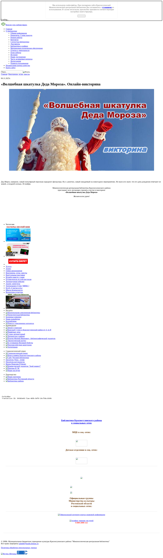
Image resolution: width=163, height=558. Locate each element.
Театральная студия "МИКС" (17, 286)
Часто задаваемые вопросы (21, 59)
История (14, 55)
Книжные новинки (13, 317)
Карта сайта (10, 68)
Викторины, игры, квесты (19, 74)
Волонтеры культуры (14, 292)
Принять (81, 16)
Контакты (14, 40)
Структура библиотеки (20, 42)
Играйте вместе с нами (15, 277)
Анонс (8, 269)
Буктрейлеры (11, 321)
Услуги (8, 266)
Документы (15, 44)
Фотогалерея (16, 61)
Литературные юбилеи (15, 281)
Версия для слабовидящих (16, 25)
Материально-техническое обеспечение (27, 48)
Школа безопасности (14, 290)
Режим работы (16, 37)
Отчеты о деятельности (20, 50)
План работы (16, 53)
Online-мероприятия (14, 271)
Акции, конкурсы (13, 284)
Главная (9, 29)
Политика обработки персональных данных (19, 548)
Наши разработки (13, 319)
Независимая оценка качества (18, 65)
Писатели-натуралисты (15, 362)
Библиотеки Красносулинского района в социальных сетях (81, 421)
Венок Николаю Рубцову (16, 364)
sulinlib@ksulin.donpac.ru (29, 544)
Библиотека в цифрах (19, 46)
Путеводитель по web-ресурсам (18, 279)
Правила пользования (19, 63)
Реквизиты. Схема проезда (21, 35)
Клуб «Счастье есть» (14, 288)
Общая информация (19, 33)
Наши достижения (18, 57)
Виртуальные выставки (15, 275)
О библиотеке (11, 31)
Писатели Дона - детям (15, 360)
